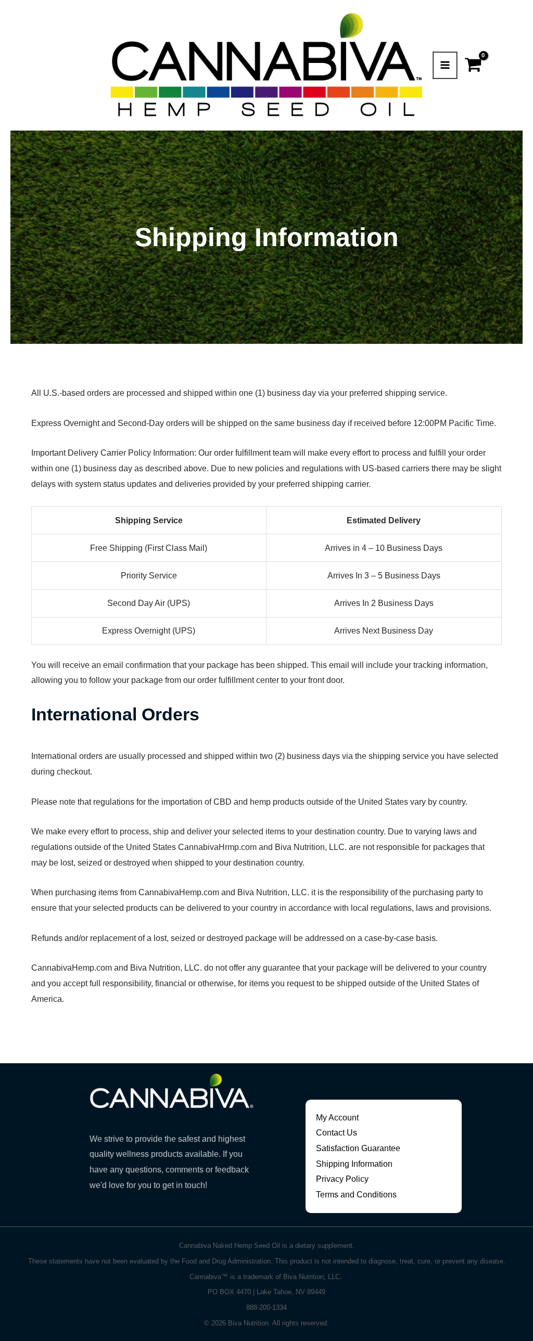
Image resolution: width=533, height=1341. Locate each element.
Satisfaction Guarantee (358, 1148)
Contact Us (336, 1132)
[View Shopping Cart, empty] (474, 65)
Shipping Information (354, 1163)
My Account (337, 1117)
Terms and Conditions (356, 1194)
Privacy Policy (342, 1179)
